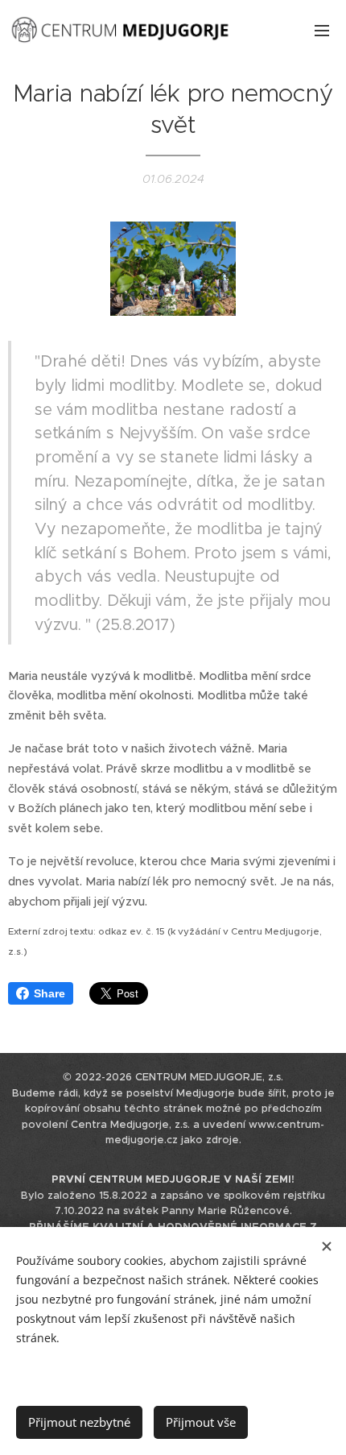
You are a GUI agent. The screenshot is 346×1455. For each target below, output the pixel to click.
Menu (322, 30)
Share (49, 993)
